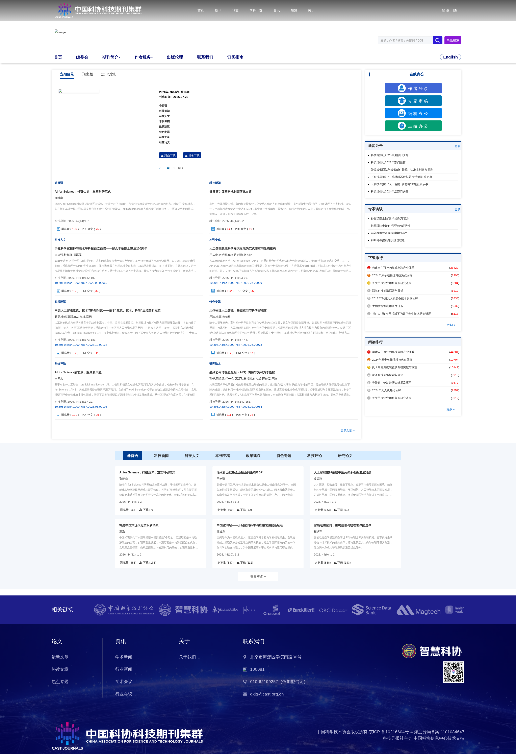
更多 (457, 146)
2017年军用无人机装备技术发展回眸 (393, 298)
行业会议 (123, 694)
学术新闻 (123, 657)
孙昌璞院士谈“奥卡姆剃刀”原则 (390, 218)
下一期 (177, 168)
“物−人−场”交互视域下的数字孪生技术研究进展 (399, 313)
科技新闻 (164, 110)
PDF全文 (87, 229)
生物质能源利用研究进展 (385, 306)
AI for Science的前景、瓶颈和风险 (78, 372)
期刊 (218, 10)
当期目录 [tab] (67, 74)
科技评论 (164, 137)
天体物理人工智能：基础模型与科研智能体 (238, 310)
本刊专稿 (164, 121)
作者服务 (143, 57)
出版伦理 (175, 57)
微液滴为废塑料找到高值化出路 (230, 191)
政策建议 (164, 126)
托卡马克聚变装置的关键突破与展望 (392, 367)
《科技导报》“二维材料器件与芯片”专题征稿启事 (401, 177)
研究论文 (164, 142)
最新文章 (60, 657)
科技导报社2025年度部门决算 (389, 155)
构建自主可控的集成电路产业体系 (391, 267)
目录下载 (193, 155)
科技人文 (164, 116)
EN (455, 10)
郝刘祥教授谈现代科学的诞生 (389, 233)
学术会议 (123, 681)
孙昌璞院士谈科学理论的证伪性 (390, 225)
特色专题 (164, 131)
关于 (311, 10)
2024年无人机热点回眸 (384, 390)
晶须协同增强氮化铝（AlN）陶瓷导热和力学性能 (242, 372)
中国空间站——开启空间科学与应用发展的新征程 (250, 525)
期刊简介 (110, 57)
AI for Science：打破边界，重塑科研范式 (83, 191)
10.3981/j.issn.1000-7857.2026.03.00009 (235, 282)
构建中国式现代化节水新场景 (139, 525)
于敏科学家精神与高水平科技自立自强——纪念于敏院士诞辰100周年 (101, 248)
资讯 (276, 10)
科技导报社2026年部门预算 (388, 162)
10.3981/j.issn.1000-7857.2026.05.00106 (81, 406)
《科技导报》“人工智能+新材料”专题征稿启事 (399, 184)
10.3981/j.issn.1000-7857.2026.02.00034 (235, 406)
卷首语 (163, 105)
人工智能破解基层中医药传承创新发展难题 (342, 472)
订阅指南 (235, 57)
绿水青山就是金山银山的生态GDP (240, 472)
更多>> (450, 325)
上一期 (165, 168)
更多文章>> (348, 430)
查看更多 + (258, 576)
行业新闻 (123, 669)
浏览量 (65, 229)
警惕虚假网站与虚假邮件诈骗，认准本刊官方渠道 (402, 169)
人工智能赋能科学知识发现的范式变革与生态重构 (242, 248)
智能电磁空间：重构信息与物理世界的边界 (342, 525)
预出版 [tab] (87, 74)
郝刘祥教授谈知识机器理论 (388, 240)
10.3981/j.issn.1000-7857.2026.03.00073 (235, 344)
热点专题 (60, 681)
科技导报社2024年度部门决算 (389, 191)
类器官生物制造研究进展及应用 (390, 382)
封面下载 (169, 155)
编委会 (82, 57)
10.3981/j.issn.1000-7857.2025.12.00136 (81, 344)
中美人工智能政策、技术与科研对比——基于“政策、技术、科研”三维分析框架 (108, 310)
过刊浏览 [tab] (108, 74)
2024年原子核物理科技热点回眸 (390, 275)
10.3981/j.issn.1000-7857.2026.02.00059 (81, 282)
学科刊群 (256, 10)
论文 (235, 10)
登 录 (445, 10)
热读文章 (60, 669)
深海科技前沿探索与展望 (385, 290)
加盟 (294, 10)
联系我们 (205, 57)
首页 (201, 10)
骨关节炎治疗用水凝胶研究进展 (390, 283)
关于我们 (187, 657)
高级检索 (452, 40)
